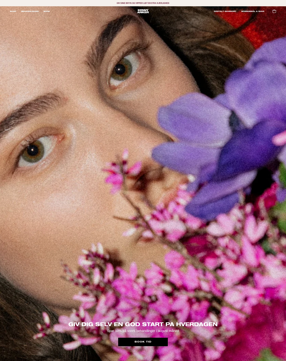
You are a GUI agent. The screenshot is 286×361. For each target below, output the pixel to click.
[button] (30, 11)
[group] (143, 3)
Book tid (143, 342)
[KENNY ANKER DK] (143, 11)
